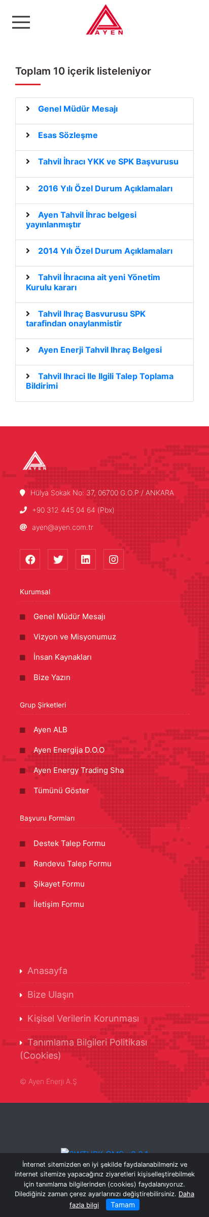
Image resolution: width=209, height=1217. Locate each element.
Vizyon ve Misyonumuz (74, 636)
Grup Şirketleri (43, 705)
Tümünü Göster (61, 790)
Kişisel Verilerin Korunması (83, 1018)
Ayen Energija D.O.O (68, 750)
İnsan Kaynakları (62, 657)
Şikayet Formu (59, 884)
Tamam (123, 1204)
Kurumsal (35, 592)
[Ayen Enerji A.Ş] (104, 19)
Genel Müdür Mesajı (69, 616)
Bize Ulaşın (50, 994)
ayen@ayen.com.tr (62, 527)
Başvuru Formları (47, 818)
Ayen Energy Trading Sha (78, 770)
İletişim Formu (58, 904)
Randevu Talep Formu (72, 863)
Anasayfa (47, 970)
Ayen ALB (50, 729)
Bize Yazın (52, 677)
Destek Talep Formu (69, 843)
